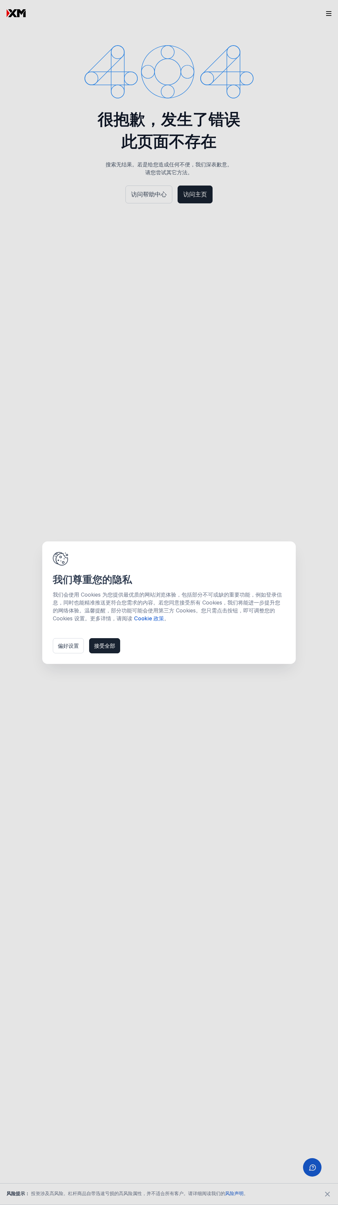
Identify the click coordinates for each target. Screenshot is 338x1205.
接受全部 (104, 645)
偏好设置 (68, 645)
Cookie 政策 (149, 618)
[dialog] (169, 602)
